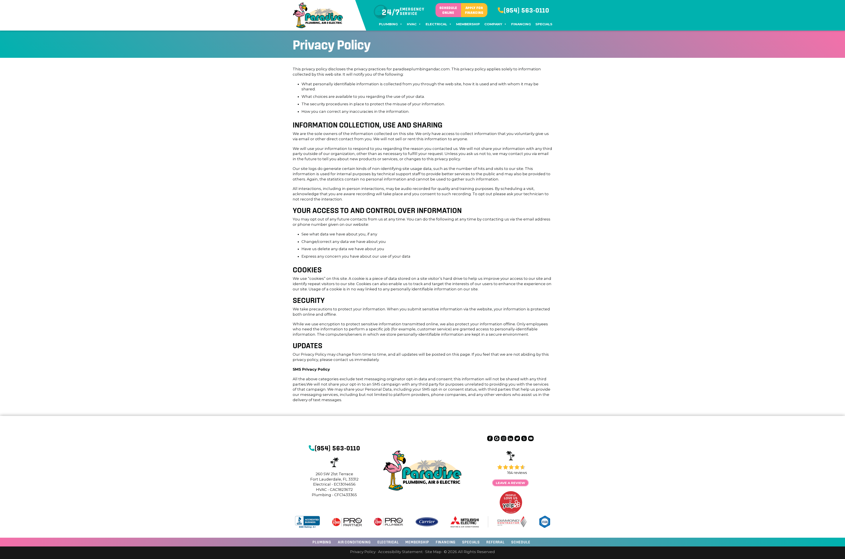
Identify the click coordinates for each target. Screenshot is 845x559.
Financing (521, 24)
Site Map (433, 552)
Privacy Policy (363, 552)
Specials (543, 24)
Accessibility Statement (400, 552)
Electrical (436, 24)
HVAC (412, 24)
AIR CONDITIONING (354, 542)
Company (493, 24)
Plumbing (388, 24)
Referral (495, 542)
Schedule (520, 542)
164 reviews (517, 473)
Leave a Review (510, 483)
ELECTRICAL (388, 542)
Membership (468, 24)
